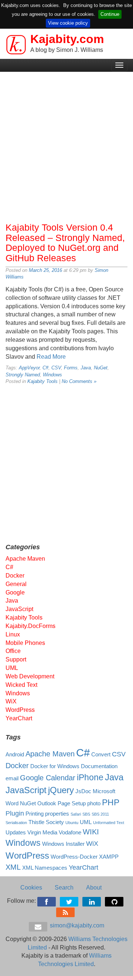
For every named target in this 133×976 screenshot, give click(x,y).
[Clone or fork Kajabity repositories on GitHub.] (115, 900)
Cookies (31, 887)
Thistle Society (46, 822)
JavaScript (19, 609)
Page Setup (72, 803)
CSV (56, 367)
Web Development (30, 676)
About (94, 887)
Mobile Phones (25, 643)
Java (86, 367)
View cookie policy (68, 23)
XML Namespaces (44, 868)
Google (15, 592)
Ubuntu (71, 822)
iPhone (90, 777)
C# (45, 367)
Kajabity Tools (42, 381)
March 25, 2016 (45, 270)
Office (13, 651)
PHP (110, 802)
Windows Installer (63, 844)
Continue (109, 14)
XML (13, 867)
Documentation (99, 766)
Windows (52, 374)
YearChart (19, 718)
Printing (34, 814)
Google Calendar (47, 778)
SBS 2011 (100, 814)
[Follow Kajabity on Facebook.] (47, 900)
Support (16, 659)
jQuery (61, 790)
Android (15, 754)
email (12, 778)
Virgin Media (42, 832)
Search (64, 887)
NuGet (101, 367)
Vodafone (70, 832)
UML (12, 668)
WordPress (20, 710)
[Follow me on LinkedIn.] (92, 900)
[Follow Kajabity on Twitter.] (69, 900)
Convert (100, 754)
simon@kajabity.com (76, 925)
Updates (16, 832)
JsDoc (83, 791)
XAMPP (109, 857)
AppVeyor (29, 367)
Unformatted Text (108, 822)
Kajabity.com (67, 39)
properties (57, 814)
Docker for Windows (54, 766)
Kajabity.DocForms (30, 626)
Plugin (15, 813)
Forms (71, 367)
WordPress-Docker (74, 857)
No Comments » (79, 381)
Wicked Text (21, 685)
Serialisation (16, 822)
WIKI (91, 832)
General (16, 584)
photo (93, 803)
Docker (15, 575)
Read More (51, 357)
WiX (11, 701)
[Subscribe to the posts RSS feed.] (66, 911)
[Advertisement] (66, 145)
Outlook (46, 803)
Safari (76, 814)
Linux (13, 634)
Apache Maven (25, 559)
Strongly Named (23, 374)
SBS (86, 814)
